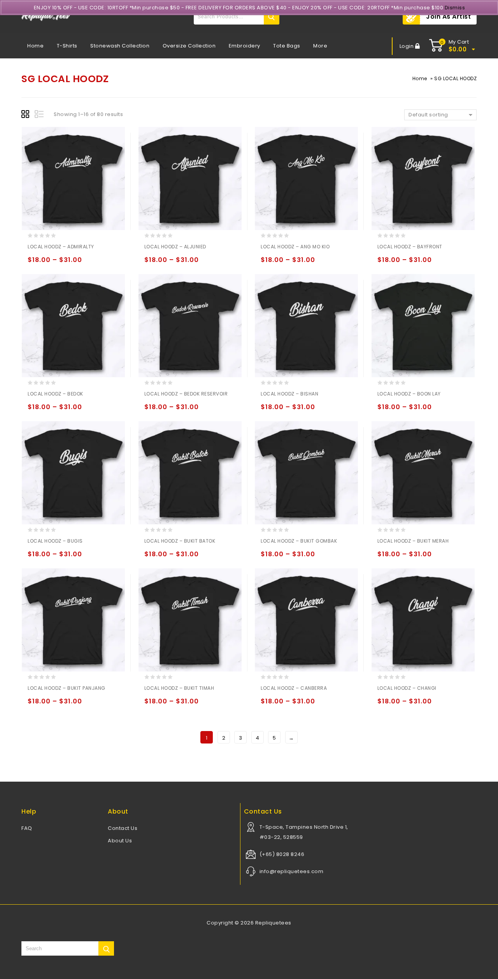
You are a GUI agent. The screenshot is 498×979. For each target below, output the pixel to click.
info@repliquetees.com (292, 871)
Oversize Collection (189, 45)
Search (271, 17)
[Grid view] (26, 115)
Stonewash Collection (119, 45)
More (320, 45)
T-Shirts (67, 45)
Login (407, 46)
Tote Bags (286, 45)
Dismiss (455, 7)
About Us (120, 840)
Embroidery (244, 45)
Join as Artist (448, 16)
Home (35, 45)
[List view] (40, 115)
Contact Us (122, 828)
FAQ (26, 828)
